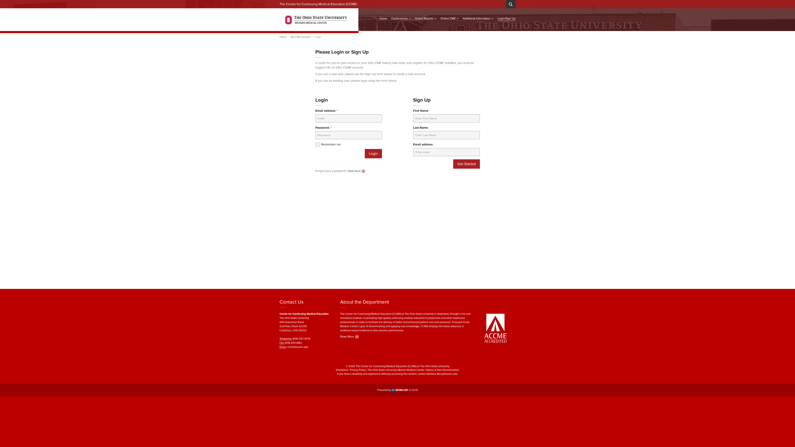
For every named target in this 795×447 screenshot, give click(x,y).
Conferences (399, 18)
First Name (420, 111)
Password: (323, 128)
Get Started (466, 164)
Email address (423, 144)
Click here (354, 171)
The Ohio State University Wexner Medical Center (395, 370)
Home (383, 18)
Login (373, 153)
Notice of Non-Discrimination (442, 370)
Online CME (448, 18)
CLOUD (406, 390)
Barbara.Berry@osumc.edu (442, 374)
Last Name (420, 128)
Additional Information (476, 18)
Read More (347, 337)
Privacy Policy (358, 370)
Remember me (331, 144)
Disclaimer (342, 370)
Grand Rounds (424, 18)
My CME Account (301, 37)
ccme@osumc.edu (297, 347)
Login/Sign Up (506, 18)
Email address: (326, 111)
